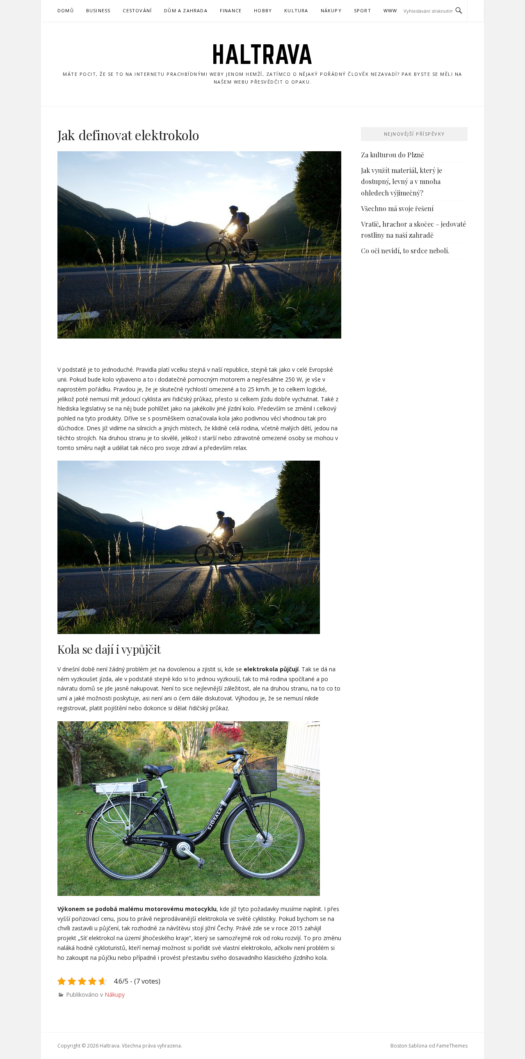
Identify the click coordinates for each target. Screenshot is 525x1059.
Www (390, 10)
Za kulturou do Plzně (392, 154)
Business (98, 10)
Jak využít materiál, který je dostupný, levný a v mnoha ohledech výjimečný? (401, 181)
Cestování (137, 10)
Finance (231, 10)
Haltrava (262, 54)
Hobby (263, 10)
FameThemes (452, 1045)
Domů (65, 10)
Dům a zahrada (186, 10)
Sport (362, 10)
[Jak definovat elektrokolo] (199, 245)
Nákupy (331, 10)
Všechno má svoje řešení (397, 208)
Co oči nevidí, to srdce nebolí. (405, 250)
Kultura (296, 10)
